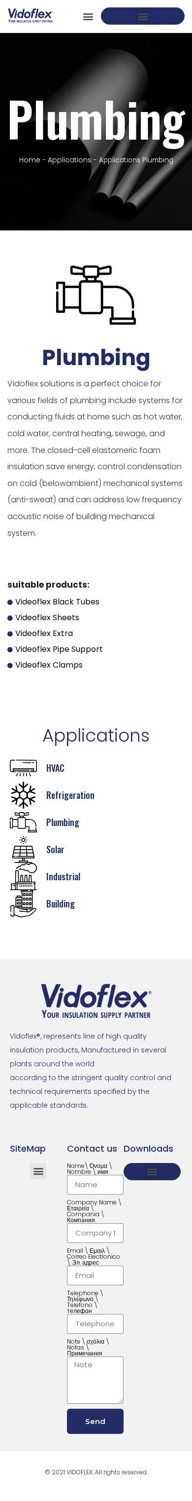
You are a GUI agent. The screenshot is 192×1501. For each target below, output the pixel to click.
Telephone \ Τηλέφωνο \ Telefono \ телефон (85, 1302)
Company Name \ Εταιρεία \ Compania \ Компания (94, 1211)
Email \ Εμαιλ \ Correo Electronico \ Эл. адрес (93, 1257)
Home (29, 160)
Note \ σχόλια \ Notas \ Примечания (88, 1347)
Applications (70, 160)
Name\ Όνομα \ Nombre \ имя (89, 1169)
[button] (88, 16)
